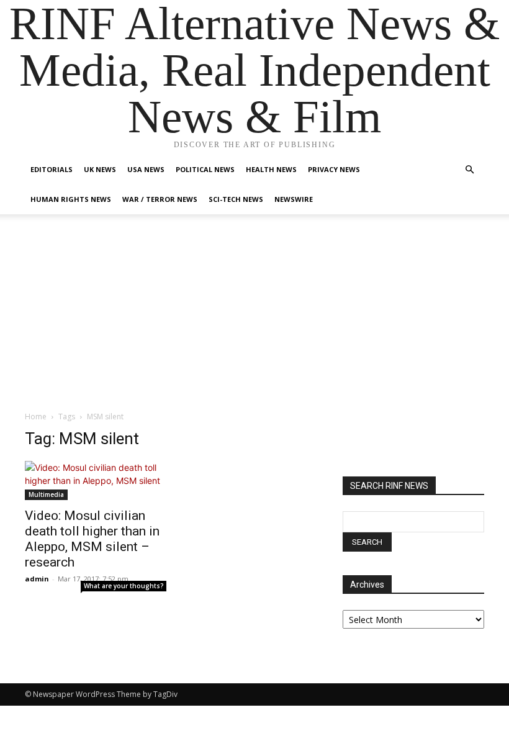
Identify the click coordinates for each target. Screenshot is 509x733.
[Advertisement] (254, 317)
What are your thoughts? (124, 585)
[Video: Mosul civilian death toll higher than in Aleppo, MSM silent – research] (95, 480)
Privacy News (334, 169)
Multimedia (46, 494)
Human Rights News (70, 199)
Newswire (293, 199)
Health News (271, 169)
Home (36, 416)
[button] (469, 170)
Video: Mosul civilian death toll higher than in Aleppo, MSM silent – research (92, 539)
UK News (100, 169)
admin (37, 578)
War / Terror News (159, 199)
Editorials (51, 169)
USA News (145, 169)
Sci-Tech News (236, 199)
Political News (205, 169)
